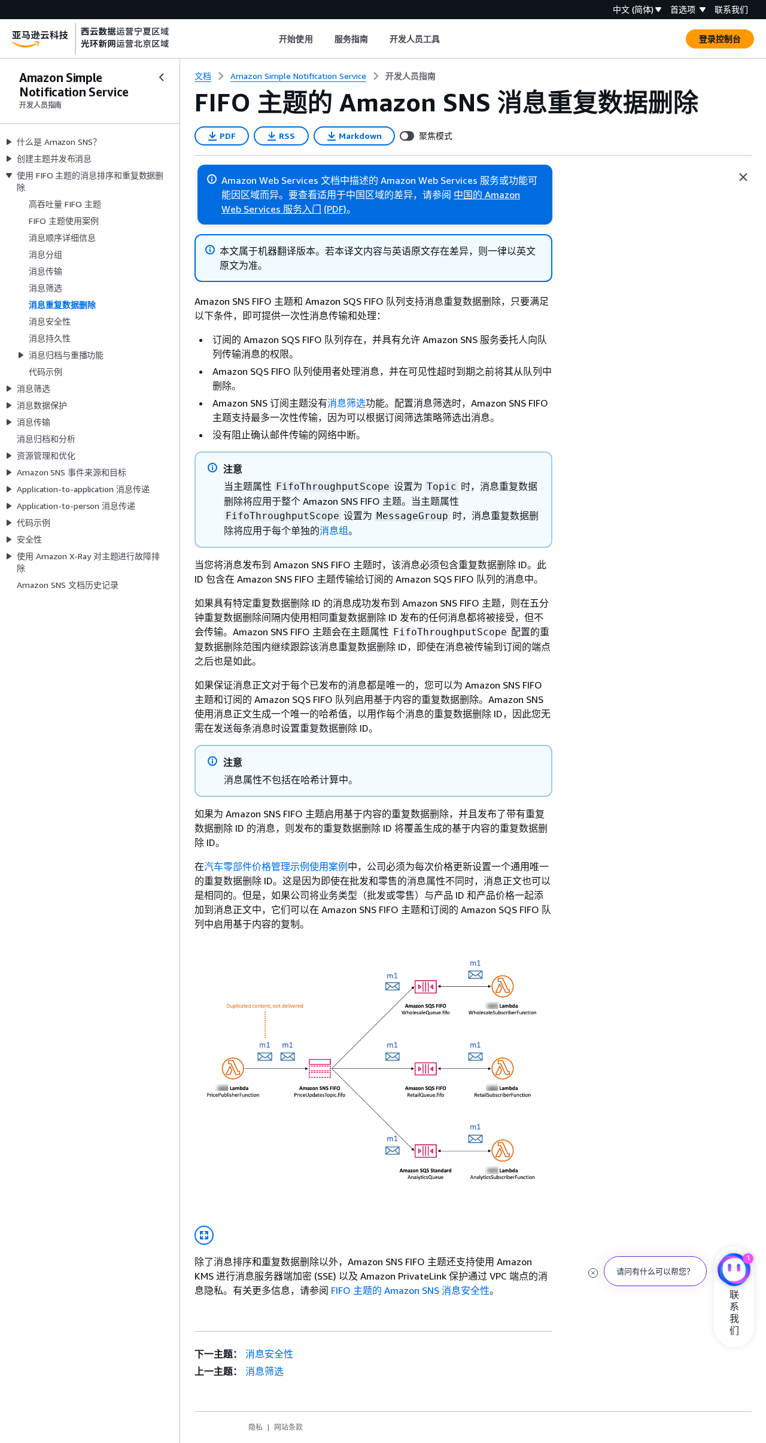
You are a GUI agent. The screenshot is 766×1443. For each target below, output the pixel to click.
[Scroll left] (270, 38)
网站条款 (288, 1427)
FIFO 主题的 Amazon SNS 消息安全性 (410, 1290)
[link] (410, 76)
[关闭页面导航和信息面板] (743, 177)
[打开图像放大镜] (204, 1235)
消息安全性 (269, 1354)
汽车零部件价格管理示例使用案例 (276, 866)
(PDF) (335, 209)
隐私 (255, 1427)
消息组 (334, 530)
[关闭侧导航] (161, 77)
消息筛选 (346, 403)
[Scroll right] (449, 38)
